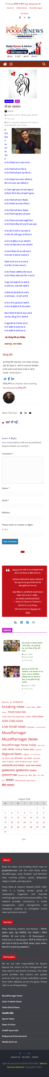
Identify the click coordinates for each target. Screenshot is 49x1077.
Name (6, 488)
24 (5, 827)
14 (31, 817)
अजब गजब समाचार (33, 765)
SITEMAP (35, 1057)
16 (44, 817)
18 (12, 822)
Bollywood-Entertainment (14, 1036)
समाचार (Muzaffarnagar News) (25, 780)
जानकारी (23, 947)
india (28, 716)
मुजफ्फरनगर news (26, 770)
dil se (30, 122)
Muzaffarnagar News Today (19, 745)
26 (18, 827)
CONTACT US (15, 1057)
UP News (24, 13)
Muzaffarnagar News (20, 739)
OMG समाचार (8, 749)
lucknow (30, 727)
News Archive (8, 1024)
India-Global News (11, 1007)
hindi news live (17, 712)
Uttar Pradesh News (12, 1001)
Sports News (8, 1018)
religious (26, 754)
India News (38, 716)
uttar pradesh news (23, 761)
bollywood (18, 701)
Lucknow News (40, 727)
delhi (39, 707)
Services (10, 8)
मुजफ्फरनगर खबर (9, 775)
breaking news (13, 706)
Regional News (12, 754)
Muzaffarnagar (36, 8)
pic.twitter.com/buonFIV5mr (28, 598)
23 (44, 822)
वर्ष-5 (34, 775)
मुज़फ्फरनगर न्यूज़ (22, 775)
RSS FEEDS (26, 1057)
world (35, 761)
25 (12, 827)
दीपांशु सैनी (11, 111)
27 (24, 827)
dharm (4, 712)
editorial (35, 122)
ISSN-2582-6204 (10, 125)
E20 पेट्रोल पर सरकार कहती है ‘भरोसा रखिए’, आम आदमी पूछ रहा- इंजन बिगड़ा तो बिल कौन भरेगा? (32, 647)
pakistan (39, 750)
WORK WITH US (9, 1042)
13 (24, 817)
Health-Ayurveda (10, 1030)
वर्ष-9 (3, 780)
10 (5, 817)
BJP (11, 702)
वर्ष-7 (39, 775)
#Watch (15, 569)
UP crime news (35, 754)
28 (31, 827)
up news (28, 758)
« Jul (24, 839)
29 (37, 827)
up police (36, 758)
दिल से (17, 101)
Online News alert (25, 749)
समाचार (10, 780)
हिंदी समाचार (8, 785)
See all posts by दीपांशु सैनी (14, 387)
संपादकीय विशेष (9, 101)
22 (37, 822)
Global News (21, 8)
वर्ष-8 (42, 775)
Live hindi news (14, 726)
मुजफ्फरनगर (8, 770)
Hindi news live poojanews (13, 716)
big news (5, 702)
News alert (41, 745)
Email (5, 500)
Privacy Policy (20, 985)
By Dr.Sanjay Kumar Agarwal (17, 122)
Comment (7, 453)
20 (24, 822)
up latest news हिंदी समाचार (12, 758)
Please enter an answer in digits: (17, 524)
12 (18, 817)
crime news (30, 707)
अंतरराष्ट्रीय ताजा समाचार (13, 765)
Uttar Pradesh (22, 125)
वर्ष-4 (30, 775)
